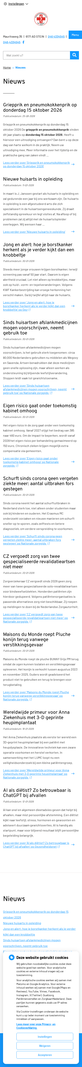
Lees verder (36, 164)
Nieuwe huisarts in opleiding (22, 923)
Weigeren (45, 1045)
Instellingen (45, 1036)
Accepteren (45, 1055)
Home (7, 67)
